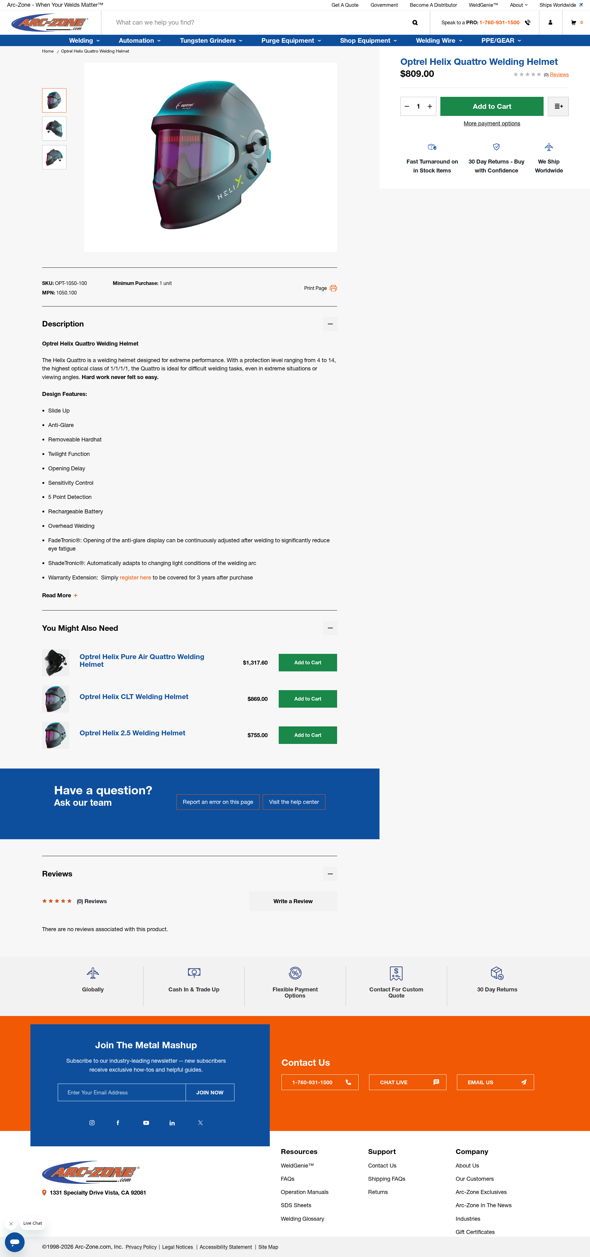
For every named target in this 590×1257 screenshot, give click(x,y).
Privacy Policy (141, 1247)
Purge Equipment (288, 40)
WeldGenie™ (297, 1165)
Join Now (209, 1092)
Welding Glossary (302, 1218)
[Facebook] (118, 1123)
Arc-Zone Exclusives (481, 1192)
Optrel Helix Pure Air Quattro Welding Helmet (142, 660)
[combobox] (265, 22)
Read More (56, 595)
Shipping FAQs (386, 1178)
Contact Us (382, 1165)
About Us (467, 1165)
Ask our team (83, 802)
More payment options (492, 123)
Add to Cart (307, 663)
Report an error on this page (218, 801)
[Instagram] (92, 1123)
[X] (200, 1123)
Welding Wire (435, 40)
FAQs (287, 1178)
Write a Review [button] (293, 901)
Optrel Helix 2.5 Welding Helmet (132, 733)
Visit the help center (294, 801)
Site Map (268, 1247)
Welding (81, 40)
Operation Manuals (304, 1192)
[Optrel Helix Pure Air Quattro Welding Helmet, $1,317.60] (55, 662)
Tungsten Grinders (208, 40)
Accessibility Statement (226, 1247)
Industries (468, 1218)
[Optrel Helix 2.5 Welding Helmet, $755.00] (55, 735)
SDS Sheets (296, 1205)
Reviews (559, 74)
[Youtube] (146, 1123)
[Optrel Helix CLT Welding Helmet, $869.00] (55, 699)
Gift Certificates (475, 1231)
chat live (393, 1082)
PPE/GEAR (498, 40)
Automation (136, 40)
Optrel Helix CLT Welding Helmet (134, 697)
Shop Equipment (365, 40)
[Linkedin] (172, 1123)
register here (135, 577)
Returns (378, 1192)
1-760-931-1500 (499, 22)
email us (480, 1082)
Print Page (315, 288)
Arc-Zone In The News (484, 1205)
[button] (93, 975)
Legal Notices (178, 1247)
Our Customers (475, 1178)
